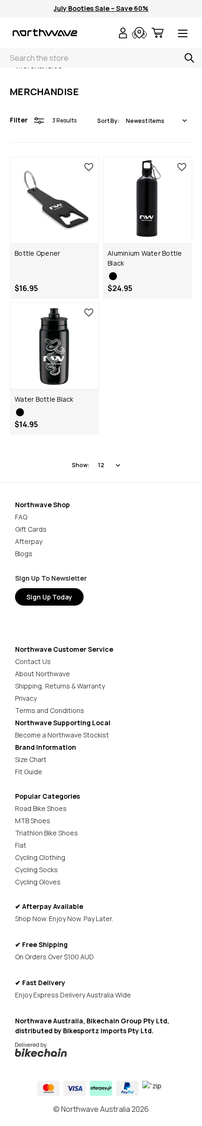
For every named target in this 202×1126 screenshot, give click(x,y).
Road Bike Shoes (41, 808)
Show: (80, 465)
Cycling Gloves (38, 881)
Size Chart (31, 759)
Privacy (26, 698)
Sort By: (108, 121)
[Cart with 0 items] (157, 34)
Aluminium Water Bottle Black (145, 258)
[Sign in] (123, 34)
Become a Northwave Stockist (62, 734)
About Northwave (42, 673)
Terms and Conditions (49, 710)
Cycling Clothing (40, 857)
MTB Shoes (32, 820)
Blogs (23, 553)
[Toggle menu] (182, 34)
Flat (20, 845)
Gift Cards (31, 529)
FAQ (21, 516)
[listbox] (156, 120)
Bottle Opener (37, 253)
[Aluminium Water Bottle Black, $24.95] (147, 200)
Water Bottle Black (44, 399)
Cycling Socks (36, 869)
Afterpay (28, 541)
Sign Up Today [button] (49, 596)
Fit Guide (28, 771)
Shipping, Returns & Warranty (60, 685)
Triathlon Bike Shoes (46, 832)
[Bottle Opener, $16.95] (54, 200)
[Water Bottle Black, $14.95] (54, 345)
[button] (101, 1050)
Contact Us (33, 661)
